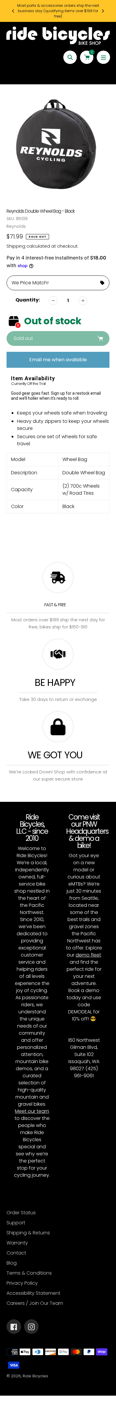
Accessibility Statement (33, 1293)
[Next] (103, 11)
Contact (16, 1252)
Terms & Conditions (29, 1273)
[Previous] (13, 11)
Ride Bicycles (35, 1376)
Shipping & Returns (28, 1232)
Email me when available (58, 359)
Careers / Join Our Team (35, 1303)
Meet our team (32, 1111)
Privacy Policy (22, 1283)
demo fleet (88, 955)
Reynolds (16, 226)
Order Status (21, 1212)
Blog (12, 1263)
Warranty (17, 1242)
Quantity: (27, 299)
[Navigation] (103, 57)
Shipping (16, 246)
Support (16, 1222)
